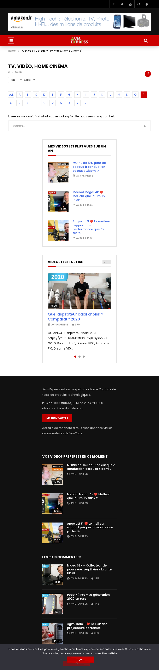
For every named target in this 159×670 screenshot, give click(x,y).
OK (81, 659)
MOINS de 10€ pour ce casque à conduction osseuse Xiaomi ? (89, 167)
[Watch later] (138, 4)
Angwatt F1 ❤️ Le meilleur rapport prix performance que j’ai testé (91, 227)
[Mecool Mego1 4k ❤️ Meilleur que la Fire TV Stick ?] (58, 201)
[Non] (76, 663)
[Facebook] (114, 4)
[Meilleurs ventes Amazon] (79, 21)
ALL (11, 95)
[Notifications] (147, 4)
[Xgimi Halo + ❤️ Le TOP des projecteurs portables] (52, 633)
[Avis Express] (79, 40)
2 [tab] (79, 357)
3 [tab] (84, 357)
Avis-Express (84, 175)
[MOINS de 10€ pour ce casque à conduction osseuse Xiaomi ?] (58, 172)
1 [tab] (75, 357)
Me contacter (57, 418)
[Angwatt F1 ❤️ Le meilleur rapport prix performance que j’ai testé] (58, 230)
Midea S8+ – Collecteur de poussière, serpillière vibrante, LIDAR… (89, 569)
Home (12, 50)
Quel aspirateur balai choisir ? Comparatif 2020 (75, 317)
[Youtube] (130, 4)
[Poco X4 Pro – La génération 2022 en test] (52, 604)
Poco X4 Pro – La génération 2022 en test (88, 597)
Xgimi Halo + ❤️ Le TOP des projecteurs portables (87, 626)
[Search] (146, 40)
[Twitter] (122, 4)
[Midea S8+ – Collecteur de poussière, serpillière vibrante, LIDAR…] (52, 574)
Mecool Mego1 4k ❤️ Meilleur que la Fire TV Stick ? (89, 196)
